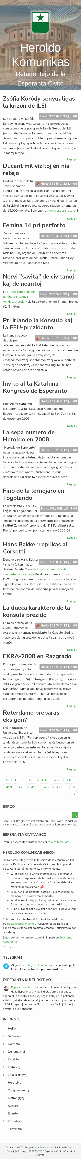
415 (32, 780)
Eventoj (13, 1113)
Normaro (14, 1044)
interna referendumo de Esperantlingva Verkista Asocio (19, 297)
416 (44, 780)
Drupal (71, 1147)
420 (22, 787)
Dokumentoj (16, 1052)
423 (60, 787)
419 (10, 788)
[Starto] (40, 22)
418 (70, 780)
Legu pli (72, 160)
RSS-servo (10, 947)
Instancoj (14, 1067)
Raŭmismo (15, 1036)
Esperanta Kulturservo (25, 987)
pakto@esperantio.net (21, 924)
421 (34, 787)
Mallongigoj (16, 1098)
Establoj (13, 1059)
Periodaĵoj (15, 1121)
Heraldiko (14, 1082)
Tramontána (46, 1147)
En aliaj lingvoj (17, 1075)
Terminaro (15, 1129)
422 (47, 787)
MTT (20, 1147)
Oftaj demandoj (18, 1090)
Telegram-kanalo (36, 965)
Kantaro (13, 1106)
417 (57, 780)
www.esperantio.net (62, 210)
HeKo (12, 1028)
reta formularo (60, 842)
